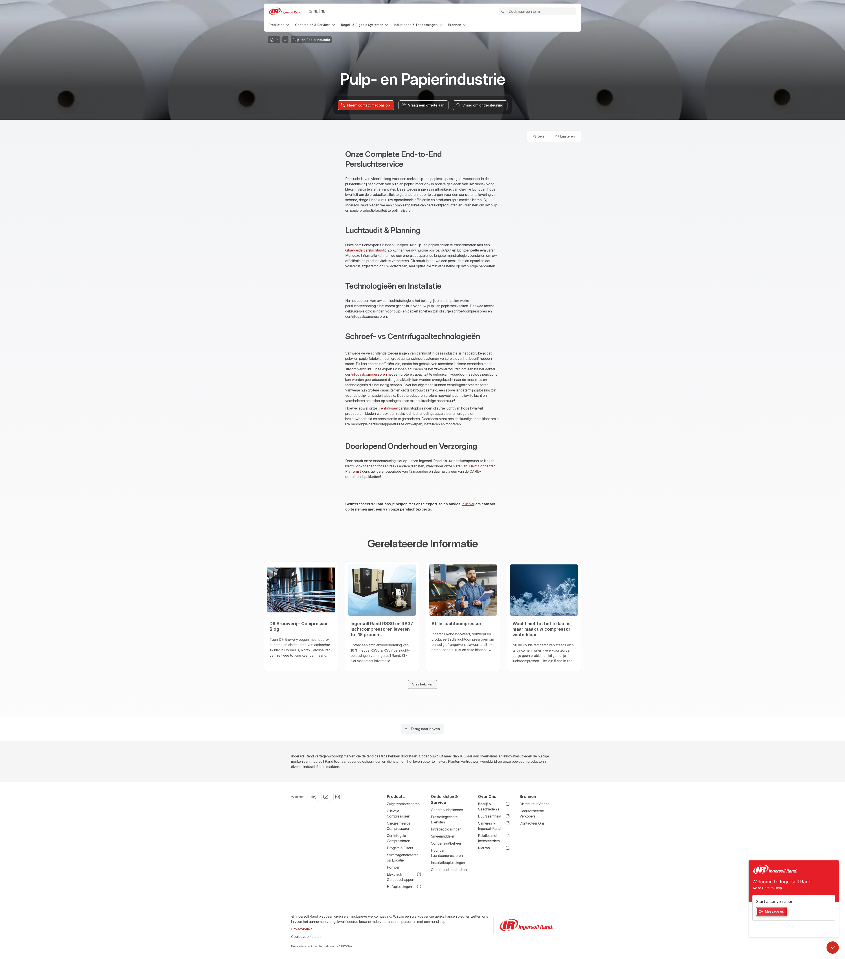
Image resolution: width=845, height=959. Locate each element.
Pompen (393, 867)
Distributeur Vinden (534, 804)
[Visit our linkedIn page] (314, 797)
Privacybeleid (301, 929)
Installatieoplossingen (448, 862)
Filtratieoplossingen (446, 829)
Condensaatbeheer (446, 843)
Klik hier (468, 504)
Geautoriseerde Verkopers (532, 813)
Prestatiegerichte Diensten (444, 819)
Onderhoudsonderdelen (449, 869)
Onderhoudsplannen (447, 810)
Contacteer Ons (532, 823)
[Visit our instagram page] (337, 797)
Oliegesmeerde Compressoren (398, 826)
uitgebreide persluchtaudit (365, 250)
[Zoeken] (503, 11)
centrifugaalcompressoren (366, 374)
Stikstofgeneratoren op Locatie (403, 857)
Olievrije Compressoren (398, 813)
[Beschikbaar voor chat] (833, 947)
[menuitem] (279, 24)
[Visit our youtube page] (325, 797)
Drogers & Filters (400, 848)
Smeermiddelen (443, 836)
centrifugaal (389, 408)
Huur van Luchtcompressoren (447, 853)
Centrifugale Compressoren (398, 838)
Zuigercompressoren (403, 804)
